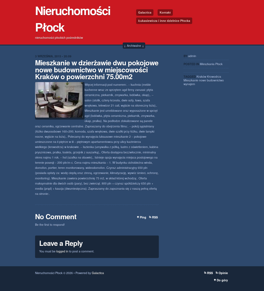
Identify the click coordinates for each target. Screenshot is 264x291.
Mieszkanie (191, 80)
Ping (143, 217)
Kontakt (165, 12)
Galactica (144, 12)
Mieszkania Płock (211, 64)
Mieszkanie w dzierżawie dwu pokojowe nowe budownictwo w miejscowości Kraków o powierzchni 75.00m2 (96, 69)
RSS (155, 217)
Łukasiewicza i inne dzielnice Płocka (164, 21)
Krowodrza (214, 76)
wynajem (189, 84)
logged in (62, 251)
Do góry (222, 280)
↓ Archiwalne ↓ (134, 46)
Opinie (223, 273)
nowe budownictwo (211, 80)
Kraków (201, 76)
